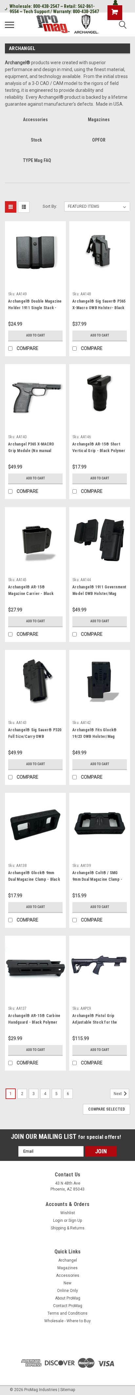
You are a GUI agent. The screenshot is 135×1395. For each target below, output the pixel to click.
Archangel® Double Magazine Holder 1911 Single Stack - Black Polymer (35, 308)
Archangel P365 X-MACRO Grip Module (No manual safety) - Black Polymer (31, 451)
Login (58, 1220)
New (67, 1283)
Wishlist (67, 1213)
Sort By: (50, 206)
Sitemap (67, 1389)
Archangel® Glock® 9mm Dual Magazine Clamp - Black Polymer (34, 879)
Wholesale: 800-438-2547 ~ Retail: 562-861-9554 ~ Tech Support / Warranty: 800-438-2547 (54, 9)
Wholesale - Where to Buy (67, 1321)
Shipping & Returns (68, 1228)
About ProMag (67, 1298)
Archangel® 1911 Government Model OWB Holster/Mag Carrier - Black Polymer (99, 594)
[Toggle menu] (9, 24)
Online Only (67, 1290)
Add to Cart (35, 335)
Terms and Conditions (67, 1313)
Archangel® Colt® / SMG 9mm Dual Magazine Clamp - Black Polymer (97, 879)
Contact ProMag (67, 1305)
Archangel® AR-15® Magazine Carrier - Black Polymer (30, 594)
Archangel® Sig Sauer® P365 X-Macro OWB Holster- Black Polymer (99, 308)
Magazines (67, 1268)
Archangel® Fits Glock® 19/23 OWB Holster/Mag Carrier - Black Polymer (94, 736)
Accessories (67, 1275)
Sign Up (75, 1220)
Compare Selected (106, 1109)
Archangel (67, 1260)
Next (118, 1093)
